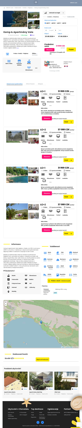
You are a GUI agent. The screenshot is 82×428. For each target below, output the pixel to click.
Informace (30, 84)
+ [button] (5, 302)
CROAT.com (73, 3)
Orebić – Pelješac (28, 8)
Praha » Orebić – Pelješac (21, 53)
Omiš (32, 412)
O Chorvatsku (23, 412)
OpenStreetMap (69, 347)
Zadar (40, 412)
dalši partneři (67, 414)
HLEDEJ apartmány (12, 418)
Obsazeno (49, 49)
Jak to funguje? (23, 414)
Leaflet (63, 347)
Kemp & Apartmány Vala (41, 8)
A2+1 (48, 23)
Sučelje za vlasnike (52, 414)
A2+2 (53, 23)
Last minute (11, 412)
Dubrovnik (18, 8)
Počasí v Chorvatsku (11, 415)
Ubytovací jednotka (15, 84)
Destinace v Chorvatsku (42, 418)
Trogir (32, 414)
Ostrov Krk (41, 414)
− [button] (5, 305)
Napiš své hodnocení (42, 359)
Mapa (40, 84)
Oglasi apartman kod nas (53, 412)
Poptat (71, 49)
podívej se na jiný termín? (59, 118)
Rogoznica (33, 417)
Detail (66, 122)
